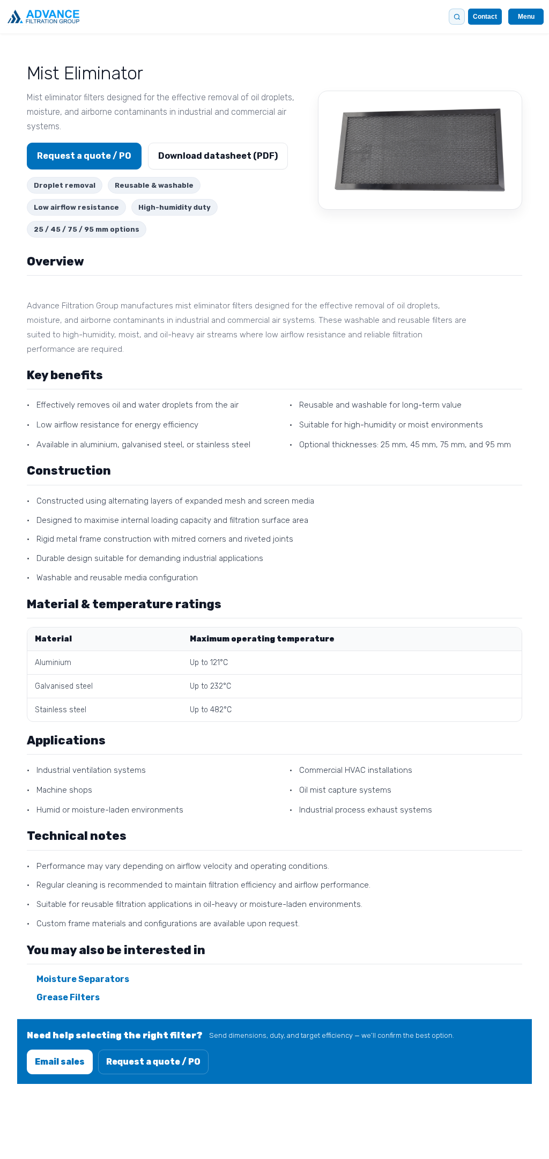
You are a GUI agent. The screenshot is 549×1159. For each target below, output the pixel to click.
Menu (526, 16)
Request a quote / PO (84, 156)
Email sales (60, 1062)
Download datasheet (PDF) (218, 156)
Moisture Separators (82, 979)
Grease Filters (68, 997)
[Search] (457, 17)
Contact (485, 16)
